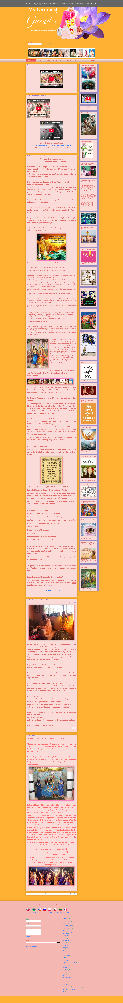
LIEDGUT (69, 60)
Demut (64, 930)
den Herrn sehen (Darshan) (69, 932)
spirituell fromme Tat (68, 977)
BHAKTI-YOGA (31, 60)
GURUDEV (40, 60)
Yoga (64, 991)
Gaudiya (65, 938)
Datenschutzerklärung (31, 946)
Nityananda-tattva (67, 959)
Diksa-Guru (65, 933)
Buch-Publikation (67, 928)
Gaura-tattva (66, 940)
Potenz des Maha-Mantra (69, 962)
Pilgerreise (65, 960)
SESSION (84, 60)
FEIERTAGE (92, 60)
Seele (64, 974)
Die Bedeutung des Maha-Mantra (38, 156)
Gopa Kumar (66, 943)
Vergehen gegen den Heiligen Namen (72, 987)
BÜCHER (48, 60)
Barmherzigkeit (66, 921)
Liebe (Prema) (66, 955)
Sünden (64, 981)
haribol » (74, 728)
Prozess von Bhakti (67, 965)
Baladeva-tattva (66, 920)
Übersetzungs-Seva (67, 982)
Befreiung (65, 923)
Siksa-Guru (65, 976)
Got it (95, 3)
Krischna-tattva (66, 954)
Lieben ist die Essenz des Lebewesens (39, 599)
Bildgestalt (65, 927)
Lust (64, 957)
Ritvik (64, 972)
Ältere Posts (73, 894)
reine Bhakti (66, 969)
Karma (64, 952)
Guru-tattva (65, 947)
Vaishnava (65, 984)
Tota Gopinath (32, 735)
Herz (64, 949)
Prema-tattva (66, 964)
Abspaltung (65, 918)
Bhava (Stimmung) (67, 925)
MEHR (61, 60)
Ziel (63, 992)
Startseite (48, 894)
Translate (53, 44)
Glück (64, 942)
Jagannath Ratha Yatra (68, 950)
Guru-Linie (65, 945)
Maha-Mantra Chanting (52, 590)
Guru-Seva (30, 65)
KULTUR (55, 60)
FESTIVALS (76, 60)
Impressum (28, 948)
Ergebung (65, 935)
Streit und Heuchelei (68, 979)
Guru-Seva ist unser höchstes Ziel (38, 95)
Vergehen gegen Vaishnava (69, 989)
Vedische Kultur (66, 986)
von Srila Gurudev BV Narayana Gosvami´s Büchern (51, 145)
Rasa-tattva (65, 967)
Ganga (64, 937)
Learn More (89, 3)
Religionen (65, 971)
